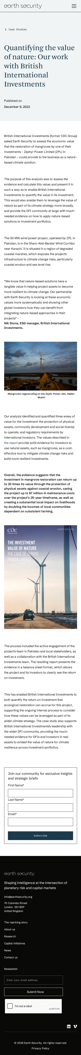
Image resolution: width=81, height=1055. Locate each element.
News (7, 950)
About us (9, 929)
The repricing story (16, 922)
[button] (73, 6)
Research (10, 936)
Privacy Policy (40, 1048)
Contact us (11, 957)
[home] (23, 6)
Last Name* (16, 799)
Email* (12, 814)
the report (11, 443)
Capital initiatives (14, 943)
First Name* (16, 785)
